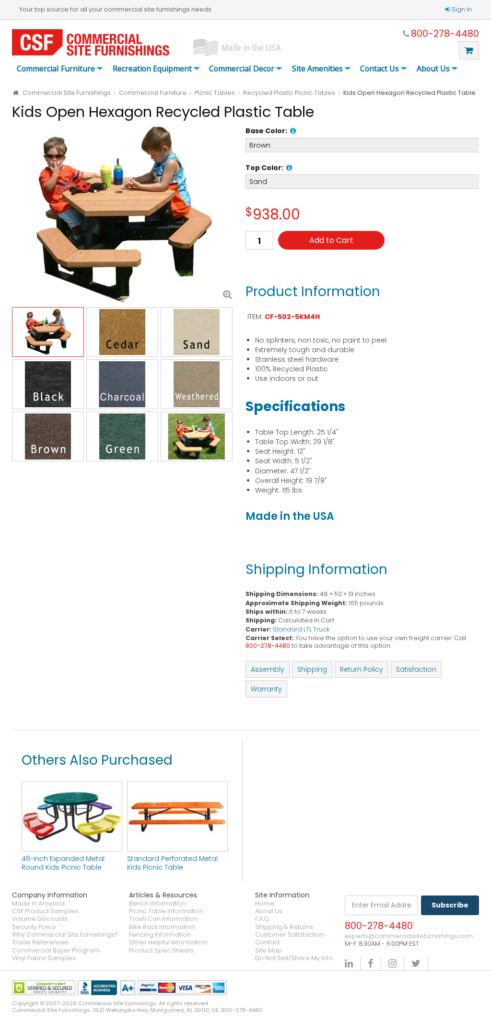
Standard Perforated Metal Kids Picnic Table (172, 863)
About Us (433, 69)
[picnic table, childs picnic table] (177, 786)
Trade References (40, 942)
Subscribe (450, 905)
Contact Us (379, 69)
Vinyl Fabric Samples (44, 958)
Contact (267, 942)
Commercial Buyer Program (55, 950)
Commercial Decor (241, 69)
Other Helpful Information (168, 942)
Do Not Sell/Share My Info (294, 958)
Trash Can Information (163, 919)
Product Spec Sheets (161, 950)
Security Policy (34, 927)
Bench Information (157, 903)
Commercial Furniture (56, 69)
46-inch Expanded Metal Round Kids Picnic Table (63, 863)
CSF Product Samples (45, 911)
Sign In (462, 9)
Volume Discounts (40, 919)
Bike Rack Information (162, 927)
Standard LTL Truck (301, 629)
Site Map (268, 950)
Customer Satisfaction (289, 935)
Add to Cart (331, 240)
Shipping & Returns (284, 927)
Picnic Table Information (166, 911)
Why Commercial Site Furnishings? (65, 935)
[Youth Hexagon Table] (124, 214)
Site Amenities (317, 69)
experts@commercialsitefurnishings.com (409, 936)
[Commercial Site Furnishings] (90, 42)
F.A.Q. (262, 919)
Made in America (38, 903)
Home (264, 903)
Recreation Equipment (152, 69)
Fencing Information (160, 935)
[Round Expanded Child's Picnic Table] (72, 786)
